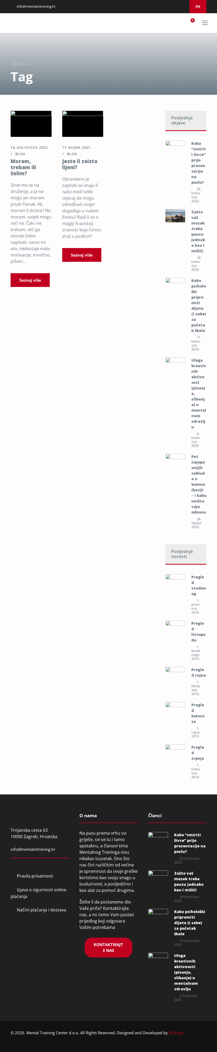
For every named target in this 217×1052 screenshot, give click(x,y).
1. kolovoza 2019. (195, 771)
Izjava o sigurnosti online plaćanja (38, 893)
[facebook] (155, 6)
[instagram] (169, 6)
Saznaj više (30, 280)
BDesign (176, 1032)
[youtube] (175, 6)
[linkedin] (162, 6)
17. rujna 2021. (76, 147)
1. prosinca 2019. (195, 606)
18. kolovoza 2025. (196, 263)
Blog (20, 153)
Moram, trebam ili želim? (23, 167)
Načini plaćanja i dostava (41, 910)
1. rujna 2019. (195, 732)
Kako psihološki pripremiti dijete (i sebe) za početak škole (189, 922)
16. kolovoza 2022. (29, 147)
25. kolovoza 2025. (196, 195)
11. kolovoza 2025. (196, 343)
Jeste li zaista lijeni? (79, 164)
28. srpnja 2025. (196, 522)
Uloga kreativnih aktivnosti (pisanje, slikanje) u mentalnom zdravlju (186, 972)
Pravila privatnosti (35, 876)
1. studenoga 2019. (195, 652)
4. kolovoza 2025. (195, 439)
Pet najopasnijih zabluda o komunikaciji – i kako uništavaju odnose (198, 484)
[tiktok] (182, 6)
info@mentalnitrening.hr (36, 6)
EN (198, 6)
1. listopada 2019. (195, 688)
